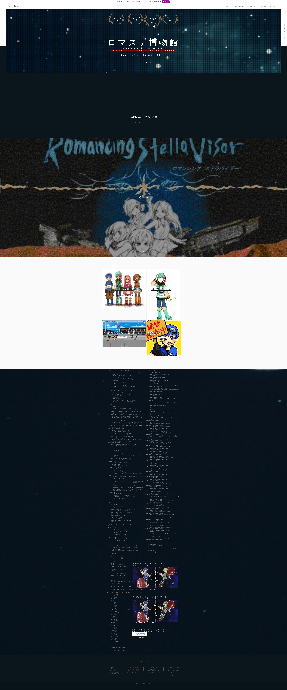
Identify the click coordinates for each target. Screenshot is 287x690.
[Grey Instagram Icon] (285, 38)
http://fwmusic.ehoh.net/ (132, 424)
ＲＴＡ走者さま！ (172, 675)
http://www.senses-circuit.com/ (134, 422)
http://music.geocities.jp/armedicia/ (133, 439)
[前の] (8, 117)
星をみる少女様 (151, 669)
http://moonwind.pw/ (136, 445)
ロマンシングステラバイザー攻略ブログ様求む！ (173, 672)
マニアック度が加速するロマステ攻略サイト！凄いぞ (154, 672)
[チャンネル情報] (145, 251)
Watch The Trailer (143, 62)
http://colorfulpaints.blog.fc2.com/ (116, 428)
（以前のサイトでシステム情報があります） (114, 668)
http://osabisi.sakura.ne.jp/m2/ (117, 452)
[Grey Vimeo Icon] (285, 25)
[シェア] (142, 251)
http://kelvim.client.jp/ (114, 464)
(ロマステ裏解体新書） (153, 667)
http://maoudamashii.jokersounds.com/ (133, 455)
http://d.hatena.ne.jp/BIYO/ (116, 470)
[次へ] (279, 117)
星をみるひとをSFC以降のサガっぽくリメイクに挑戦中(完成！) (114, 672)
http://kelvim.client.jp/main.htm (134, 425)
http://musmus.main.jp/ (127, 438)
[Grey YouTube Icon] (285, 34)
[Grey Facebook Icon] (285, 28)
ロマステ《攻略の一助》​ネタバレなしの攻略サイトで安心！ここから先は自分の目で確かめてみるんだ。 (133, 671)
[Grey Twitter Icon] (285, 31)
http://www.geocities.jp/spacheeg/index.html (122, 458)
